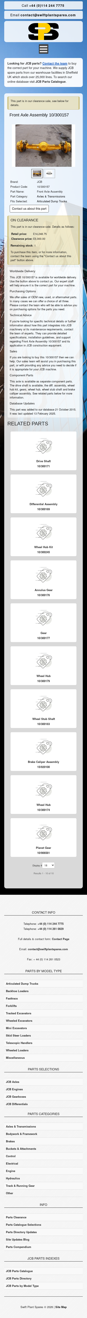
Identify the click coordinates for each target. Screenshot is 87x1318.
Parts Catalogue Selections (23, 1225)
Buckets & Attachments (21, 1149)
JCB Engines (14, 1089)
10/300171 (43, 466)
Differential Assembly (43, 504)
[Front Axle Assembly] (43, 145)
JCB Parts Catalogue (50, 81)
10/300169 (43, 509)
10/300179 (43, 681)
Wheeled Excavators (19, 1021)
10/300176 (43, 595)
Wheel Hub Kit (43, 547)
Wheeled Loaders (17, 1050)
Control (11, 1156)
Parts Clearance (16, 1217)
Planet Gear (43, 848)
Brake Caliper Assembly (43, 762)
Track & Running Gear (20, 1186)
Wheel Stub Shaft (43, 719)
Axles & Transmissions (51, 196)
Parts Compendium (18, 1247)
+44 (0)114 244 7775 (43, 5)
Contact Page (60, 939)
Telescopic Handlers (19, 1043)
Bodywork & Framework (21, 1134)
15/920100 (43, 767)
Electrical (12, 1163)
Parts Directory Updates (21, 1232)
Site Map (61, 1307)
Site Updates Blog (17, 1239)
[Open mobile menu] (43, 49)
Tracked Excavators (18, 1013)
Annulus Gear (44, 590)
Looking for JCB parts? (24, 63)
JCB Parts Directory (18, 1278)
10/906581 (43, 853)
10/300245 (43, 552)
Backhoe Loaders (17, 991)
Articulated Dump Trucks (52, 201)
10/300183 (43, 724)
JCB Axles (12, 1082)
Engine (10, 1171)
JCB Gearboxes (16, 1097)
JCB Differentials (17, 1104)
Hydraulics (13, 1178)
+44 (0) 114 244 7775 (51, 924)
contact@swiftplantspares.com (43, 14)
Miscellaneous (15, 1058)
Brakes (10, 1141)
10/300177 (43, 638)
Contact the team (54, 63)
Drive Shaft (43, 461)
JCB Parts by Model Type (22, 1286)
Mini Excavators (16, 1028)
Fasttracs (12, 998)
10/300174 (43, 810)
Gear (44, 633)
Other (9, 1193)
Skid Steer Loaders (18, 1035)
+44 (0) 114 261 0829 (51, 929)
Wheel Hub (44, 676)
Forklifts (11, 1006)
